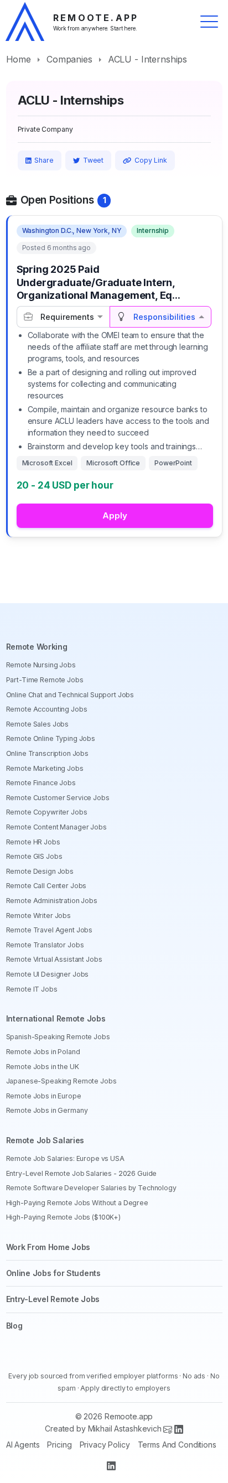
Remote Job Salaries (45, 1140)
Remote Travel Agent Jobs (49, 930)
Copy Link (150, 160)
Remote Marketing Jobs (45, 768)
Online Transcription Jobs (47, 753)
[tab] (63, 317)
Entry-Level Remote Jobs (53, 1299)
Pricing (59, 1444)
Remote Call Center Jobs (46, 885)
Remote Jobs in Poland (43, 1052)
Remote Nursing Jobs (41, 665)
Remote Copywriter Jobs (46, 812)
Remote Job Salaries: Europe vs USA (65, 1158)
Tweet (93, 160)
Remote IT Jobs (32, 989)
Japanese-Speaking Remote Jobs (61, 1081)
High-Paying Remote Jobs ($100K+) (63, 1217)
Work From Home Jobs (48, 1247)
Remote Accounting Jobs (46, 709)
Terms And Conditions (177, 1444)
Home (18, 59)
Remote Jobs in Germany (47, 1110)
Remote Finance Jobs (41, 783)
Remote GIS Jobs (34, 856)
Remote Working (37, 646)
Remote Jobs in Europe (43, 1096)
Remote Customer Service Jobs (58, 798)
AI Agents (23, 1444)
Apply (114, 515)
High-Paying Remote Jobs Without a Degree (77, 1203)
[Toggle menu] (209, 21)
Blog (14, 1325)
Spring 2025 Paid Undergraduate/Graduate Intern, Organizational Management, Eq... (98, 282)
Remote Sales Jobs (37, 724)
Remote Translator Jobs (45, 945)
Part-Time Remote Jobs (45, 680)
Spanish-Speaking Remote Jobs (58, 1037)
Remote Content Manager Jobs (56, 827)
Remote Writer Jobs (38, 915)
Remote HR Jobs (33, 842)
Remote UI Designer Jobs (47, 974)
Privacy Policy (105, 1444)
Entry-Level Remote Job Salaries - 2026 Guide (81, 1173)
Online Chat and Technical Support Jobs (70, 695)
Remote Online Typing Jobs (51, 738)
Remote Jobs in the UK (42, 1066)
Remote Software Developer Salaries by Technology (91, 1188)
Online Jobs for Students (53, 1273)
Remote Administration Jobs (51, 900)
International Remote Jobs (56, 1018)
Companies (69, 59)
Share (43, 160)
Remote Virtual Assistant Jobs (54, 959)
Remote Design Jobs (40, 871)
